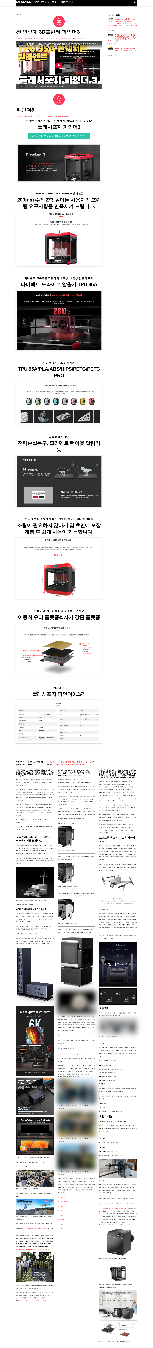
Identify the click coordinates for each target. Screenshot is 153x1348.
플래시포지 (65, 116)
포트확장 (60, 1228)
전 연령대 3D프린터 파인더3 (48, 32)
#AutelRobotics (20, 1249)
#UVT (25, 1249)
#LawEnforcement (78, 1033)
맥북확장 (60, 1215)
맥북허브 (60, 1224)
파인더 (78, 38)
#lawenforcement (45, 1249)
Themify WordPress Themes (75, 765)
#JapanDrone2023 (62, 1054)
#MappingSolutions (79, 1054)
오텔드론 (19, 38)
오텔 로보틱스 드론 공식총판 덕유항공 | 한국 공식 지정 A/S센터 (71, 762)
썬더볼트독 (61, 1219)
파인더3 (84, 38)
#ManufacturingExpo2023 (32, 1300)
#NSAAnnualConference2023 (66, 1033)
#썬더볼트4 (61, 1206)
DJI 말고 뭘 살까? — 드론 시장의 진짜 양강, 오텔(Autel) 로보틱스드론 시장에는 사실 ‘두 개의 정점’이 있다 (122, 38)
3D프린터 (52, 38)
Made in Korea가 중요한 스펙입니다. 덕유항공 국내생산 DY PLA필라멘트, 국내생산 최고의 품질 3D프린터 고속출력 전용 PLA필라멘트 (122, 23)
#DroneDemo (30, 1249)
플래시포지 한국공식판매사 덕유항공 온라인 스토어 (59, 136)
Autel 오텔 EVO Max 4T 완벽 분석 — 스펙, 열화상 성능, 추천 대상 (122, 50)
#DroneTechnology (88, 1033)
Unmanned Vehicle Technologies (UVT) (38, 1228)
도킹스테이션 (61, 1197)
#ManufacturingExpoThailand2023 (125, 1203)
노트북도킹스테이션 (63, 1201)
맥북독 (60, 1210)
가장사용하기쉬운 (70, 38)
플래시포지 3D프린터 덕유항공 (34, 38)
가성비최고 (59, 38)
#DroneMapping (43, 1300)
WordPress (59, 765)
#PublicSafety (37, 1249)
